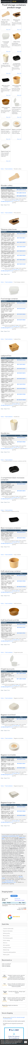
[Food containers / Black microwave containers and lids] (12, 535)
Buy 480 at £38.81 (21, 767)
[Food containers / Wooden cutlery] (12, 193)
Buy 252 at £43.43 (21, 314)
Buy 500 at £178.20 (21, 586)
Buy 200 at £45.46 (21, 815)
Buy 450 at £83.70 (21, 373)
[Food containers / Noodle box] (12, 441)
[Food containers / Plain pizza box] (12, 237)
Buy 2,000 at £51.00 (21, 192)
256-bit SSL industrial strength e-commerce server (14, 1018)
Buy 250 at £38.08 (21, 811)
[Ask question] (15, 193)
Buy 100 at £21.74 (21, 251)
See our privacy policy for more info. (11, 1042)
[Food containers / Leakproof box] (12, 363)
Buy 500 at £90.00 (21, 441)
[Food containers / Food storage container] (12, 306)
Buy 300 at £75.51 (21, 633)
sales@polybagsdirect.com (7, 201)
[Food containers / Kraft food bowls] (12, 627)
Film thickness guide (8, 938)
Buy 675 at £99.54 (21, 388)
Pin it (8, 205)
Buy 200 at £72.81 (21, 627)
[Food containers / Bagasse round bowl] (12, 722)
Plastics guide (6, 954)
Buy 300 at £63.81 (21, 368)
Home (2, 169)
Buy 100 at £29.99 (21, 242)
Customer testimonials (8, 928)
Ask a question (6, 945)
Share (2, 205)
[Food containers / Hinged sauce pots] (12, 676)
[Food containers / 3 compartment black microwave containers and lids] (12, 485)
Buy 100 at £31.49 (21, 264)
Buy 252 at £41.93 (21, 308)
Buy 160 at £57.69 (21, 384)
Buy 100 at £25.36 (21, 259)
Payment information (8, 931)
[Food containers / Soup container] (12, 579)
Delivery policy (6, 933)
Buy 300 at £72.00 (21, 394)
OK (25, 1042)
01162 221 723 (15, 200)
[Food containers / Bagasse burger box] (12, 810)
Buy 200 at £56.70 (21, 378)
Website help (6, 950)
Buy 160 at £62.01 (21, 364)
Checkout (14, 895)
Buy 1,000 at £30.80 (21, 678)
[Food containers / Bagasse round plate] (12, 762)
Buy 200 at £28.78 (21, 490)
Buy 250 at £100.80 (21, 399)
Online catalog (6, 940)
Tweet (5, 205)
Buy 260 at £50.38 (21, 537)
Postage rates (17, 898)
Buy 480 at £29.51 (21, 763)
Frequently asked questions (9, 952)
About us (5, 943)
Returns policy (6, 935)
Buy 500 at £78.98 (21, 581)
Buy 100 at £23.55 (21, 255)
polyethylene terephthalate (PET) (10, 836)
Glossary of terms (7, 947)
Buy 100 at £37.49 (21, 246)
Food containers (9, 169)
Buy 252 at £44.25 (21, 319)
